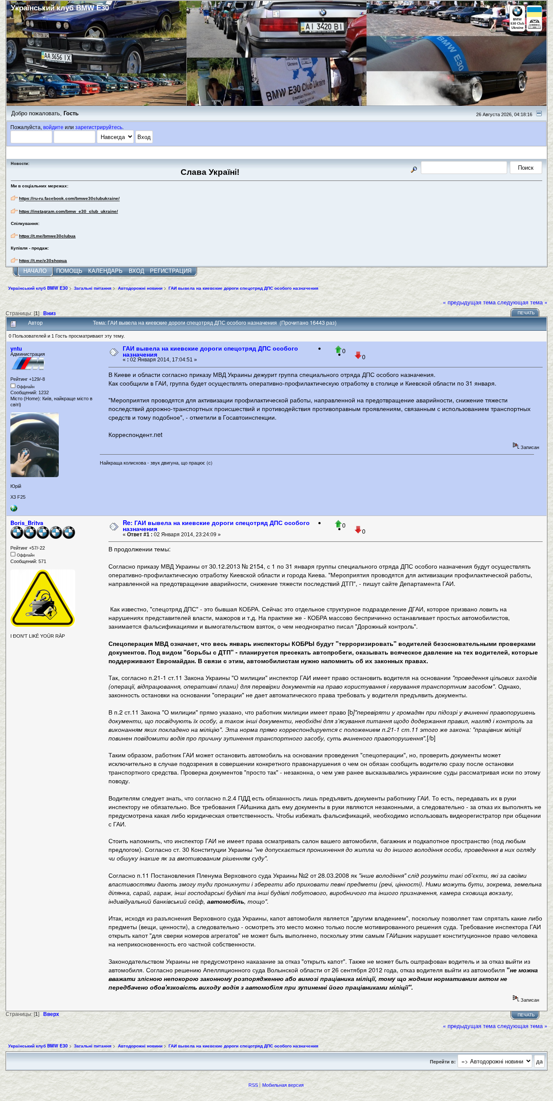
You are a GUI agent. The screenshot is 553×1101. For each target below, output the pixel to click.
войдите (53, 126)
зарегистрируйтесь (98, 126)
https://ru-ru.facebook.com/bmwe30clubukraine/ (69, 198)
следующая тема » (522, 302)
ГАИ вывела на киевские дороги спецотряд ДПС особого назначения (210, 351)
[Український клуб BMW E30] (13, 510)
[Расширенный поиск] (414, 168)
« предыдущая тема (469, 302)
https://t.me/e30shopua (43, 260)
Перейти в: (443, 1061)
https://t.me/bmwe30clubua (47, 236)
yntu (16, 348)
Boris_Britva (26, 523)
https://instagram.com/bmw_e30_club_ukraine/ (68, 211)
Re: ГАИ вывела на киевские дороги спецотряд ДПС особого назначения (216, 525)
